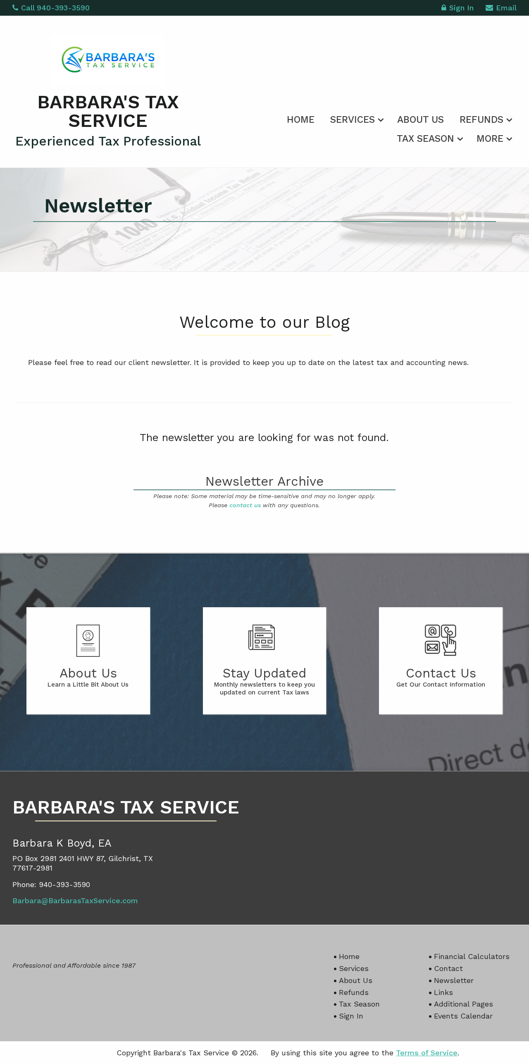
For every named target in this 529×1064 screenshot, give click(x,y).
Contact (448, 968)
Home (301, 119)
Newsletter (454, 980)
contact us (245, 505)
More (490, 138)
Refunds (481, 119)
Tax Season (425, 138)
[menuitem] (300, 118)
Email (506, 7)
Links (443, 992)
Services (352, 119)
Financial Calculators (472, 956)
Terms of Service (427, 1052)
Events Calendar (463, 1016)
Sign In (461, 7)
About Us (420, 119)
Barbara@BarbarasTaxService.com (75, 900)
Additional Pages (463, 1004)
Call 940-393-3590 (55, 7)
